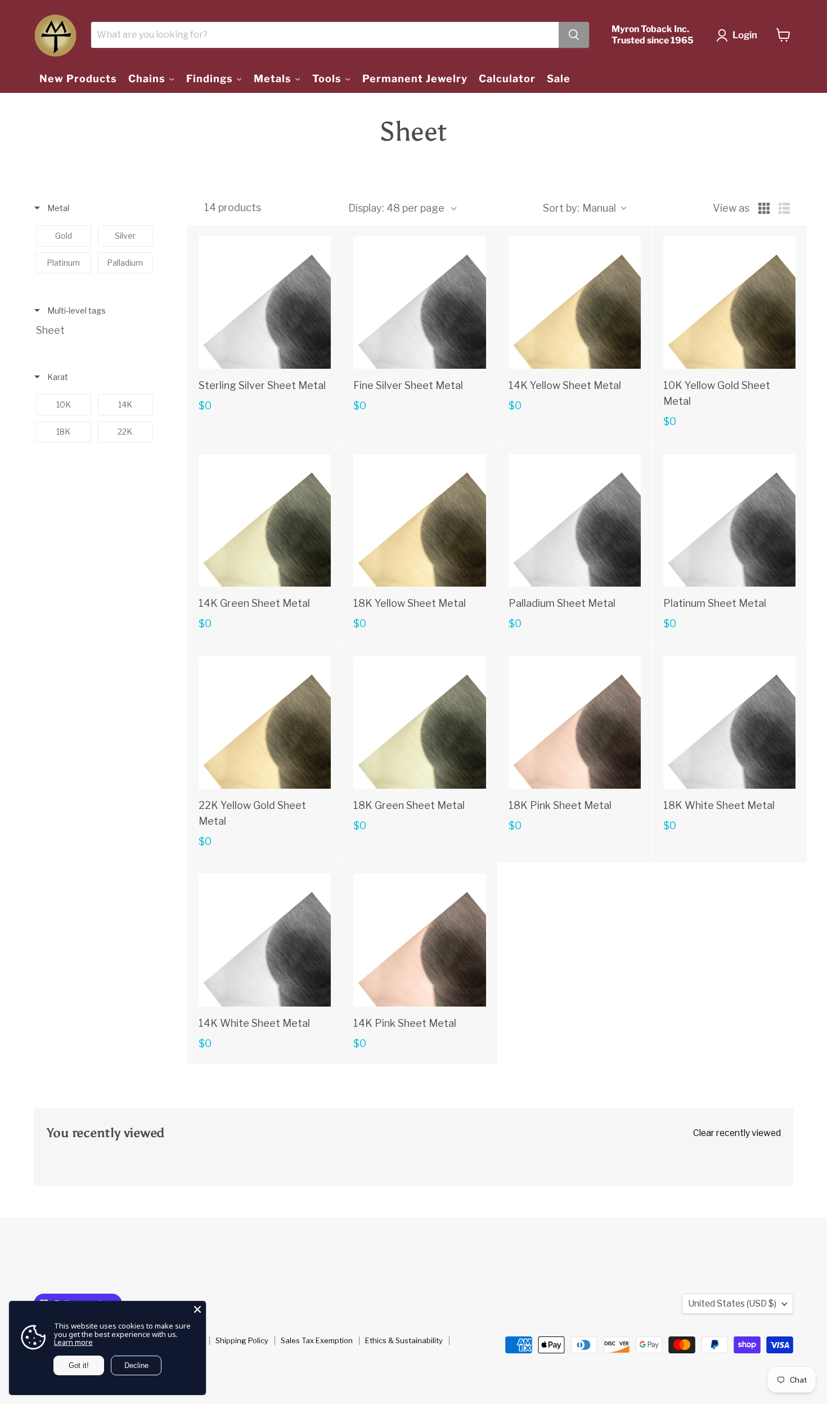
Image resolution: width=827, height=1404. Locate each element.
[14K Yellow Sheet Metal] (575, 302)
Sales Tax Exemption (317, 1340)
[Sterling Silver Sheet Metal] (265, 302)
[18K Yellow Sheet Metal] (419, 520)
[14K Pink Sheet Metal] (419, 940)
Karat (57, 377)
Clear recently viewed (737, 1133)
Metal (57, 208)
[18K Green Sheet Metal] (419, 722)
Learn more (73, 1342)
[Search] (574, 35)
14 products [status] (232, 207)
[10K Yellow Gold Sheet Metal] (729, 302)
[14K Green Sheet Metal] (265, 520)
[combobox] (584, 208)
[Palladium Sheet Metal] (575, 520)
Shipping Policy (241, 1340)
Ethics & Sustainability (404, 1340)
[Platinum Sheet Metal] (729, 520)
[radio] (764, 208)
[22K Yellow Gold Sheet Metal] (265, 722)
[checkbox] (64, 236)
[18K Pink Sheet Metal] (575, 722)
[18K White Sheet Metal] (729, 722)
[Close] (197, 1309)
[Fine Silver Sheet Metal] (419, 302)
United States (732, 1303)
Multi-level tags (76, 310)
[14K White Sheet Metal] (265, 940)
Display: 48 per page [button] (396, 208)
